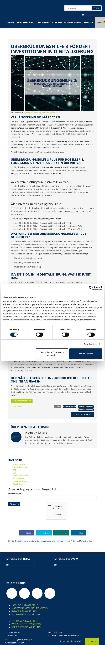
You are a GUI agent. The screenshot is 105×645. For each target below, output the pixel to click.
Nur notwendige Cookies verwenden (52, 353)
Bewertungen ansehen (14, 643)
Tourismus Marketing (25, 621)
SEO (14, 470)
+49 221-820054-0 (55, 632)
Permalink (17, 406)
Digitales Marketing (68, 22)
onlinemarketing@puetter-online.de (63, 635)
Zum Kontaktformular (21, 400)
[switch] (39, 335)
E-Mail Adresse (14, 493)
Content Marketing (50, 112)
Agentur (88, 22)
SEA (14, 473)
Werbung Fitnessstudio (26, 624)
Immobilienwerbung (24, 611)
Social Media (18, 478)
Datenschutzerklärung (65, 319)
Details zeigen (90, 344)
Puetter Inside (19, 464)
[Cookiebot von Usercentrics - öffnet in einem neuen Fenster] (91, 288)
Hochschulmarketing (25, 605)
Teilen (28, 533)
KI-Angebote (45, 22)
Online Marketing (33, 112)
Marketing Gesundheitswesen (30, 608)
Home (10, 22)
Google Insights (19, 484)
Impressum (89, 319)
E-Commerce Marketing (26, 614)
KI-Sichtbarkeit (26, 22)
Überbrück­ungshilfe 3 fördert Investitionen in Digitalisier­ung (52, 49)
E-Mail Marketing (20, 481)
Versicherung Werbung (26, 627)
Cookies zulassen (86, 353)
